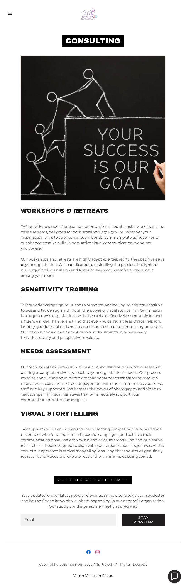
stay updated (143, 520)
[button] (10, 13)
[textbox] (68, 520)
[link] (88, 13)
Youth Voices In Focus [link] (93, 575)
